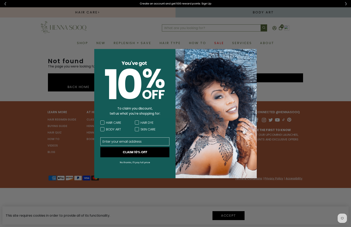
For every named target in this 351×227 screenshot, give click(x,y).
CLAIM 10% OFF (135, 152)
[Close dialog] (252, 54)
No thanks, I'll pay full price (135, 162)
